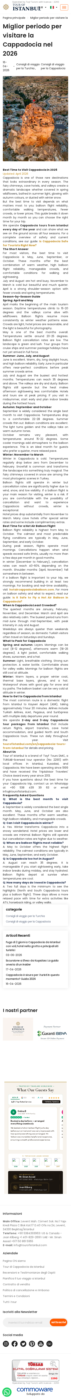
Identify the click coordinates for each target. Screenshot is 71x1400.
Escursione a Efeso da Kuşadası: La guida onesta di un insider (32, 962)
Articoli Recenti (18, 935)
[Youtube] (41, 1344)
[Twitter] (23, 1344)
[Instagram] (6, 1344)
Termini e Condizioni (16, 1296)
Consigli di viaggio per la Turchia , (28, 66)
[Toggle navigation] (64, 7)
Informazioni (12, 1213)
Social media (13, 1335)
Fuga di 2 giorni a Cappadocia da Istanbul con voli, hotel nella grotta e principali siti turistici (33, 946)
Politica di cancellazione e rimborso (26, 1290)
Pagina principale (14, 18)
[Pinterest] (32, 1344)
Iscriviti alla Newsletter (20, 1312)
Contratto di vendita (16, 1284)
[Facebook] (15, 1344)
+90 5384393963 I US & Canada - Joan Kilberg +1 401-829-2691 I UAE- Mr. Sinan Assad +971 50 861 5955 (32, 1237)
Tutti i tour (10, 1302)
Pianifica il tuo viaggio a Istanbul (24, 1278)
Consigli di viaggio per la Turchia (25, 916)
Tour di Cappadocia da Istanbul (23, 1267)
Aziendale (10, 1253)
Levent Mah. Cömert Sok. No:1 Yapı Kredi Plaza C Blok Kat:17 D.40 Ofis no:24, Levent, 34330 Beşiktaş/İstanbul (34, 1225)
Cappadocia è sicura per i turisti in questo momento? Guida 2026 (33, 977)
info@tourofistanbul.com (25, 1245)
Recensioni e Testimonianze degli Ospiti (29, 1273)
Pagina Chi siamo (14, 1261)
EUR (40, 7)
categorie (14, 909)
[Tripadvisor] (49, 1344)
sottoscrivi (58, 1322)
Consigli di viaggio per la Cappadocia (53, 66)
